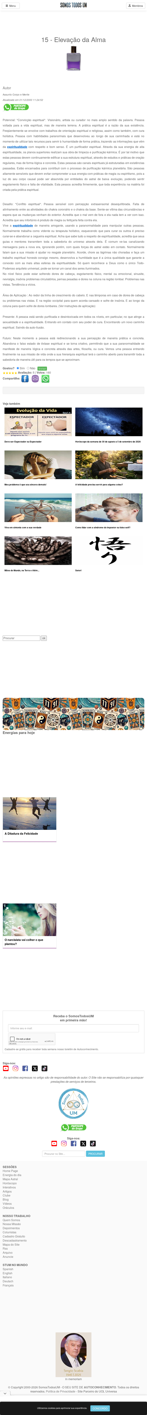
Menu (12, 6)
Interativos (9, 1187)
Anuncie (8, 1257)
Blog (6, 1199)
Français (8, 1285)
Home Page (10, 1171)
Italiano (7, 1277)
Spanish (8, 1269)
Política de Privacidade (60, 1391)
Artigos (7, 1191)
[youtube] (6, 1068)
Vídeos (7, 1203)
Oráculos (8, 1208)
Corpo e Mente (21, 94)
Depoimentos (11, 1228)
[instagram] (15, 1068)
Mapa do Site (11, 1244)
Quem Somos (11, 1220)
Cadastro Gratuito (14, 1236)
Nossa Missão (12, 1224)
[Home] (73, 1103)
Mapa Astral (10, 1179)
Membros (137, 6)
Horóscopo (10, 1183)
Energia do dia (12, 1175)
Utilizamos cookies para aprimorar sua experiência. (62, 1407)
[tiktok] (44, 1068)
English (7, 1273)
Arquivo (8, 1252)
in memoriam (73, 1379)
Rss (5, 1248)
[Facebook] (25, 1068)
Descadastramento (15, 1240)
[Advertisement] (73, 606)
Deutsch (8, 1281)
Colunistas (9, 1232)
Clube (6, 1195)
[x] (35, 1068)
